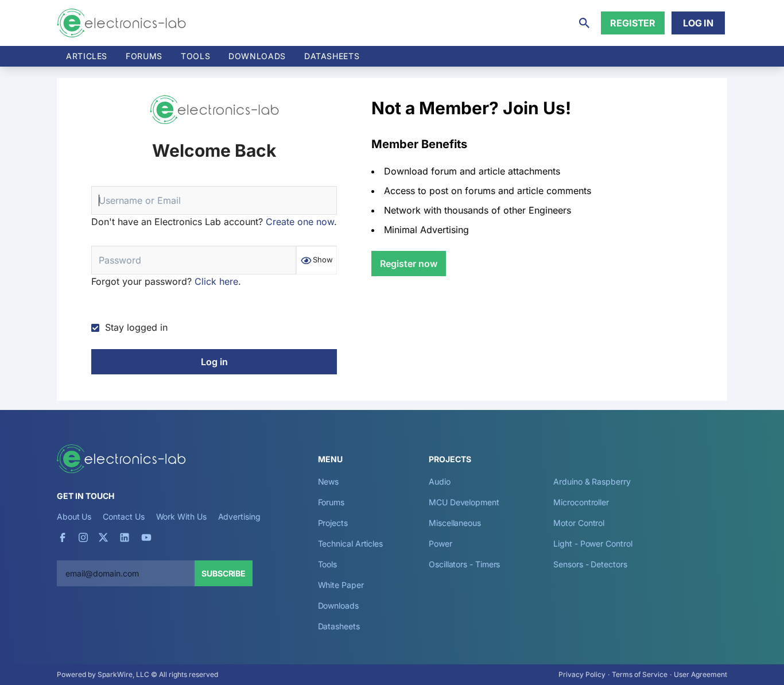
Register (632, 23)
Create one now (300, 221)
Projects (333, 523)
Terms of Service (639, 674)
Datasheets (331, 56)
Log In (698, 23)
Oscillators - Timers (464, 564)
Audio (440, 481)
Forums (144, 56)
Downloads (338, 605)
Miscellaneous (455, 523)
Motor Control (578, 523)
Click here (216, 281)
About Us (74, 516)
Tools (195, 56)
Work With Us (181, 516)
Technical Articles (350, 543)
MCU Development (464, 502)
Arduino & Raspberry (591, 481)
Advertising (239, 516)
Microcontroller (581, 502)
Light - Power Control (592, 543)
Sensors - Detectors (590, 564)
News (328, 481)
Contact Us (123, 516)
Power (440, 543)
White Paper (341, 585)
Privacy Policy (582, 674)
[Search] (584, 23)
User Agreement (700, 674)
